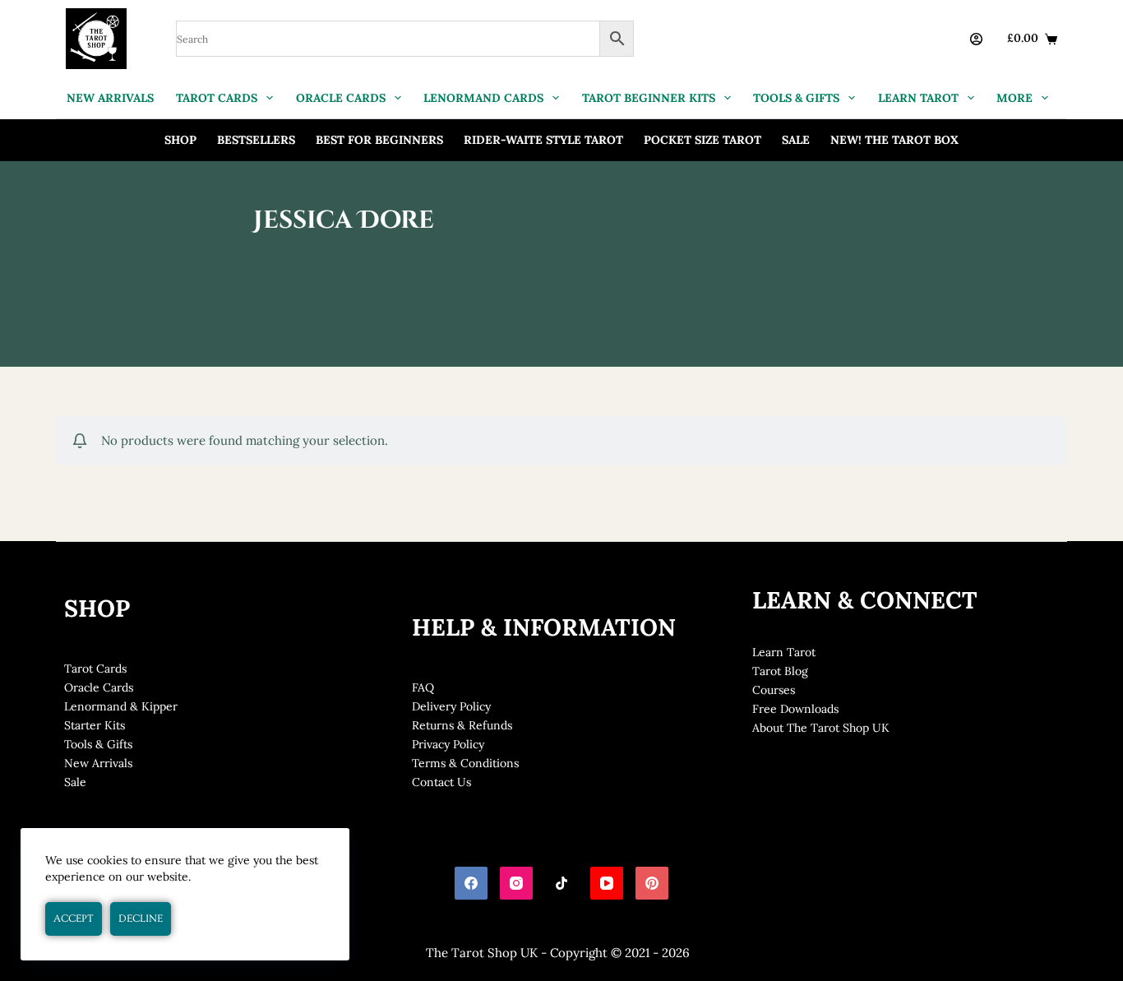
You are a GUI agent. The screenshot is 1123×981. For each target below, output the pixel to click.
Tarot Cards (95, 668)
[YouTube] (606, 883)
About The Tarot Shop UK (821, 727)
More (1014, 97)
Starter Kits (94, 725)
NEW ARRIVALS (110, 97)
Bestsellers (256, 139)
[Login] (976, 39)
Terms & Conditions (465, 763)
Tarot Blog (780, 671)
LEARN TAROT (918, 97)
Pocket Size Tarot (702, 139)
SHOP (180, 139)
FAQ (423, 687)
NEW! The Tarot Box (894, 139)
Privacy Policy (448, 744)
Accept (73, 918)
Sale (796, 139)
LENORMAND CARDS (483, 97)
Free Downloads (795, 708)
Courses (773, 690)
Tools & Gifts (98, 744)
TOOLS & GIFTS (796, 97)
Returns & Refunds (462, 725)
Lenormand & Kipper (121, 706)
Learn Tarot (784, 652)
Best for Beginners (379, 139)
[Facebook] (471, 883)
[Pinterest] (651, 883)
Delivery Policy (451, 706)
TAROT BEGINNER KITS (648, 97)
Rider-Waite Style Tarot (543, 139)
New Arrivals (98, 763)
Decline (140, 918)
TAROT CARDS (216, 97)
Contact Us (441, 782)
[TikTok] (561, 883)
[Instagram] (516, 883)
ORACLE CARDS (341, 97)
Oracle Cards (98, 687)
